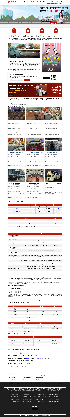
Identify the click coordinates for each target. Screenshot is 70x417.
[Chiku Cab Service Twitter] (32, 406)
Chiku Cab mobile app (37, 358)
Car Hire (22, 388)
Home (24, 1)
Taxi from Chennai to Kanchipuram (54, 401)
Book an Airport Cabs (39, 377)
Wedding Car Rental (21, 390)
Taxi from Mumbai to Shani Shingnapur (40, 396)
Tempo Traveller (50, 1)
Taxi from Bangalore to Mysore (26, 394)
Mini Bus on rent (42, 389)
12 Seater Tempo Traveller (34, 122)
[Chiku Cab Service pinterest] (36, 406)
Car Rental (9, 388)
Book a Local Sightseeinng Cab (41, 375)
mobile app (48, 361)
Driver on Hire (56, 1)
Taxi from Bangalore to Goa (27, 401)
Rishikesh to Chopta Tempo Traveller (28, 368)
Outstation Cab (33, 1)
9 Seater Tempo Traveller (16, 122)
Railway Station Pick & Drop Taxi (52, 389)
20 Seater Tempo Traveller (53, 152)
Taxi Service (28, 1)
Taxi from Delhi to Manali (15, 401)
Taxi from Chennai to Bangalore (54, 394)
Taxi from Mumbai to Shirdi (40, 394)
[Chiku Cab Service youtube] (35, 406)
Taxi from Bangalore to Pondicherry (27, 399)
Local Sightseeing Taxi (15, 388)
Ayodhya (50, 383)
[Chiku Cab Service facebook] (33, 406)
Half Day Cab (44, 390)
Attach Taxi (18, 389)
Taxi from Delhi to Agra (15, 394)
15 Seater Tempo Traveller (53, 122)
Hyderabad (46, 383)
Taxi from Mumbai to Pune (40, 401)
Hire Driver (38, 379)
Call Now (57, 206)
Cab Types (28, 389)
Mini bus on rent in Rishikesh (53, 183)
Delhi (27, 383)
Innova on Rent (33, 388)
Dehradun (54, 383)
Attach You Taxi (25, 379)
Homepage (10, 375)
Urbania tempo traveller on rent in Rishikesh (16, 184)
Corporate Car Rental (30, 390)
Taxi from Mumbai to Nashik (40, 399)
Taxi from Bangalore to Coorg (26, 396)
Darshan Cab (23, 389)
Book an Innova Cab (12, 379)
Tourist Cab (38, 388)
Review (51, 377)
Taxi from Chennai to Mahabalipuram (53, 399)
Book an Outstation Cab (26, 375)
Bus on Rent (27, 388)
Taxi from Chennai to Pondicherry (54, 396)
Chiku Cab (23, 353)
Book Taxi (60, 389)
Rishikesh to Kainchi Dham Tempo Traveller (14, 369)
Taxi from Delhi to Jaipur (15, 396)
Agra (58, 383)
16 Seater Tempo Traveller (16, 152)
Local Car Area (38, 390)
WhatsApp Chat (59, 3)
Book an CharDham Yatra (27, 377)
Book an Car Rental (12, 377)
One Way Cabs (44, 1)
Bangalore (14, 383)
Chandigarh (23, 383)
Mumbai (34, 383)
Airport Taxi (39, 1)
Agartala (61, 383)
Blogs (61, 1)
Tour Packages (44, 388)
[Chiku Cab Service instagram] (34, 406)
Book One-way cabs (53, 375)
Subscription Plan (51, 388)
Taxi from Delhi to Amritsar (15, 399)
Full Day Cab (49, 390)
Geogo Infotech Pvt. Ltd (47, 415)
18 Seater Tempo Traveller (35, 152)
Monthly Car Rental (11, 389)
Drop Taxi (36, 389)
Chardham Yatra (14, 390)
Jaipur (38, 383)
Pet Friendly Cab (56, 390)
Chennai (18, 383)
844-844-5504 (50, 3)
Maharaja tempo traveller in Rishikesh (35, 184)
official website (27, 358)
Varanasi (41, 383)
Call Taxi (32, 389)
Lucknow (30, 383)
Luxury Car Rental (59, 388)
